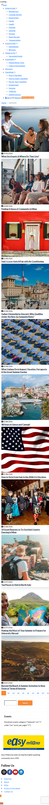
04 (18, 693)
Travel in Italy (10, 43)
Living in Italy (10, 8)
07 (33, 693)
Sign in (9, 98)
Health (11, 24)
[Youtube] (15, 772)
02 (9, 693)
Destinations (14, 46)
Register (17, 98)
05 (23, 693)
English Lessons (15, 94)
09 (43, 693)
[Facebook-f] (10, 772)
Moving (12, 34)
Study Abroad (14, 37)
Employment (14, 18)
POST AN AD (28, 98)
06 (28, 693)
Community (9, 59)
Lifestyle (12, 30)
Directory (9, 69)
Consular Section (15, 14)
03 (13, 693)
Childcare (12, 91)
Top (1, 803)
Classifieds (9, 72)
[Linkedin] (21, 772)
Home (3, 103)
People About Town (16, 62)
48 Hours (12, 50)
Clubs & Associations (17, 66)
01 (4, 693)
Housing (12, 27)
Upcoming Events (15, 56)
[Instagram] (4, 772)
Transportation (15, 40)
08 (38, 693)
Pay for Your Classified (17, 82)
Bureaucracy (14, 11)
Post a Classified (15, 75)
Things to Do (10, 53)
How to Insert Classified (18, 78)
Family (11, 21)
